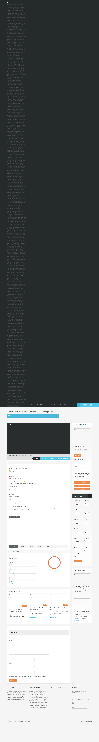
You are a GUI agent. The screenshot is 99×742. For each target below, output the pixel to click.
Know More (77, 455)
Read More (79, 591)
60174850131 (83, 446)
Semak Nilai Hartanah (65, 404)
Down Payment (12, 576)
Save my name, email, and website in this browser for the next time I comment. (28, 676)
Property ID (76, 553)
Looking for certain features (80, 564)
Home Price (12, 569)
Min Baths (76, 528)
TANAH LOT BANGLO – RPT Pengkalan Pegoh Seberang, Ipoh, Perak (17, 611)
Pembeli (50, 404)
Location (76, 509)
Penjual (55, 404)
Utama (32, 404)
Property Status (77, 500)
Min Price (85, 509)
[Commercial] (86, 504)
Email (47, 546)
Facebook (23, 546)
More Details (21, 616)
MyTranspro (89, 721)
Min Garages (86, 528)
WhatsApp (39, 546)
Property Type (86, 500)
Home (9, 415)
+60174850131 (86, 405)
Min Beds (85, 519)
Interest (11, 562)
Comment (11, 640)
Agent (75, 538)
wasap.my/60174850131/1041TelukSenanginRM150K (21, 483)
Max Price (76, 519)
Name (10, 657)
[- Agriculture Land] (86, 505)
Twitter (31, 546)
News (74, 404)
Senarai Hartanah (41, 404)
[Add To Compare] (8, 424)
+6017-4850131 (79, 696)
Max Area (77, 547)
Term (10, 556)
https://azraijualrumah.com (19, 489)
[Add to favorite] (10, 424)
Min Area (86, 538)
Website (10, 670)
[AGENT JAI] (77, 541)
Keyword (85, 547)
